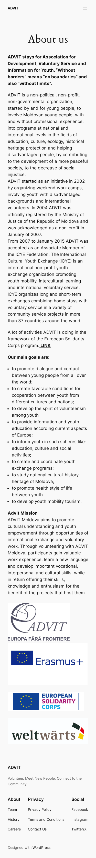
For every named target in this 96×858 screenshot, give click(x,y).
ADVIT (13, 8)
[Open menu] (85, 8)
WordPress (41, 847)
